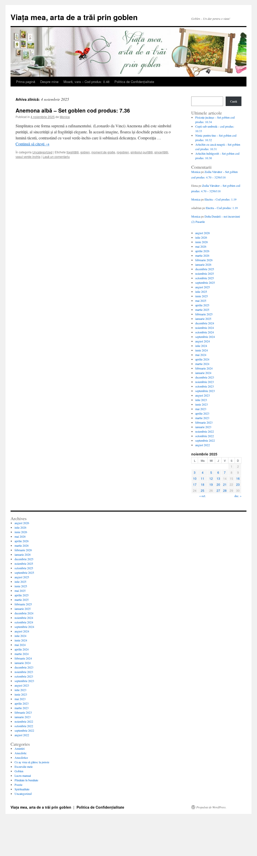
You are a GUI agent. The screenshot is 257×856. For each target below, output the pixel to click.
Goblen (19, 771)
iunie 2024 (201, 350)
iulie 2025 (201, 292)
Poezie (18, 785)
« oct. (202, 496)
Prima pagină (25, 81)
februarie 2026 (204, 260)
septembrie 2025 (205, 282)
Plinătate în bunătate (26, 780)
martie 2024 (202, 364)
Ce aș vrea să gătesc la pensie (32, 762)
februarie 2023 (204, 422)
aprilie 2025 (202, 305)
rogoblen (123, 152)
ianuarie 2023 (203, 427)
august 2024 (202, 341)
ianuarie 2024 (203, 373)
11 (202, 478)
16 (238, 478)
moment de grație (103, 152)
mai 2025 (200, 301)
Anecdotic (21, 753)
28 (225, 490)
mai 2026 (200, 246)
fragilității (73, 152)
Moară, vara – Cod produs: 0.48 (86, 81)
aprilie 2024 (202, 359)
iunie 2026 (201, 242)
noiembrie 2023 (204, 382)
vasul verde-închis (28, 156)
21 (225, 484)
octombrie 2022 (204, 436)
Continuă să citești (32, 143)
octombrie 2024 (204, 332)
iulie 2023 (201, 400)
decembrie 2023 (204, 377)
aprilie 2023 (202, 413)
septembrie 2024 (205, 337)
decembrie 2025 (204, 269)
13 (218, 478)
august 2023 (202, 395)
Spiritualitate (22, 789)
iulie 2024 (201, 346)
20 (218, 484)
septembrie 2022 (205, 440)
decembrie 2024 (204, 323)
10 (195, 478)
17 (195, 484)
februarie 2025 (204, 314)
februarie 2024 (204, 368)
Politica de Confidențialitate (134, 81)
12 (211, 478)
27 (218, 490)
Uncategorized (42, 152)
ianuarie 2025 (203, 319)
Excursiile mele (24, 767)
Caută (233, 101)
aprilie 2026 (202, 251)
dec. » (237, 496)
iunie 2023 (201, 404)
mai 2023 (200, 409)
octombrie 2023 (204, 386)
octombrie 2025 (204, 278)
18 (202, 484)
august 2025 (202, 287)
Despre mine (49, 81)
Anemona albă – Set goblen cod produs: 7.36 (73, 110)
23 (238, 484)
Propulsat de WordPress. (211, 807)
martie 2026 (202, 255)
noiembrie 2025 (204, 273)
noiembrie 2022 (204, 431)
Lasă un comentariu (56, 156)
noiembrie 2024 (204, 328)
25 (202, 490)
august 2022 (202, 445)
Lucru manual (23, 776)
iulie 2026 (201, 237)
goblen (85, 152)
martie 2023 (202, 418)
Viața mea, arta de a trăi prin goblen (74, 17)
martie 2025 (202, 310)
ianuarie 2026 (203, 264)
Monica (65, 117)
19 (211, 484)
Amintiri (20, 748)
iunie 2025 (201, 296)
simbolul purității (142, 152)
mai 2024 (200, 355)
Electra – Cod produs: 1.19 (220, 199)
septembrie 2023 (205, 391)
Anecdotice (21, 757)
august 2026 (202, 233)
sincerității (161, 152)
